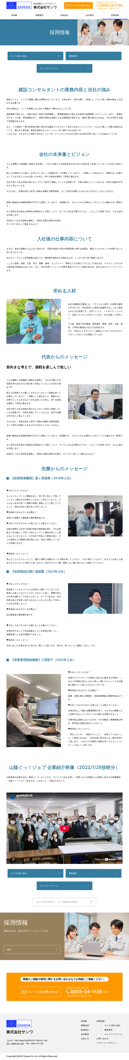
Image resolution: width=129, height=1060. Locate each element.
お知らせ (85, 1038)
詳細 (9, 949)
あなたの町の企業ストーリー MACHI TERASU (57, 902)
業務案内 (39, 15)
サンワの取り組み (19, 56)
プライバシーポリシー (106, 1043)
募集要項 (73, 56)
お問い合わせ (102, 1038)
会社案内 (90, 15)
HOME (14, 15)
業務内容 (85, 1025)
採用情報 (115, 15)
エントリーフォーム (49, 68)
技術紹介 (65, 15)
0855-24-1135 (17, 1043)
